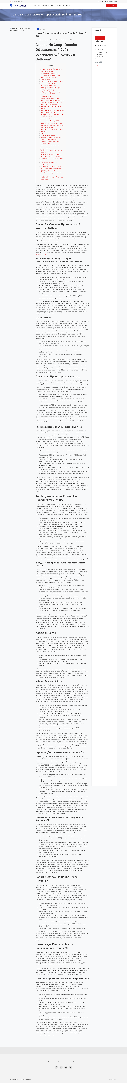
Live (42, 133)
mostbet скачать (41, 255)
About (53, 5)
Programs (45, 5)
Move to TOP (113, 1079)
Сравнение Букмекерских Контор (52, 129)
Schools (37, 5)
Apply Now (111, 5)
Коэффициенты (46, 96)
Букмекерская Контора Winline (51, 169)
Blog (59, 5)
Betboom (43, 131)
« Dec (96, 65)
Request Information (112, 1)
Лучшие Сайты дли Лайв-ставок (51, 166)
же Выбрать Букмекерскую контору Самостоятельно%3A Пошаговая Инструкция (50, 75)
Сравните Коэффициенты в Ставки (52, 123)
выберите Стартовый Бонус (50, 98)
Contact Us (67, 5)
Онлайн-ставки (45, 79)
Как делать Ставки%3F (48, 135)
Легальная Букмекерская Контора (52, 81)
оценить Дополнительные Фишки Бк (52, 100)
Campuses (61, 1061)
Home (49, 1061)
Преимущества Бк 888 (48, 171)
